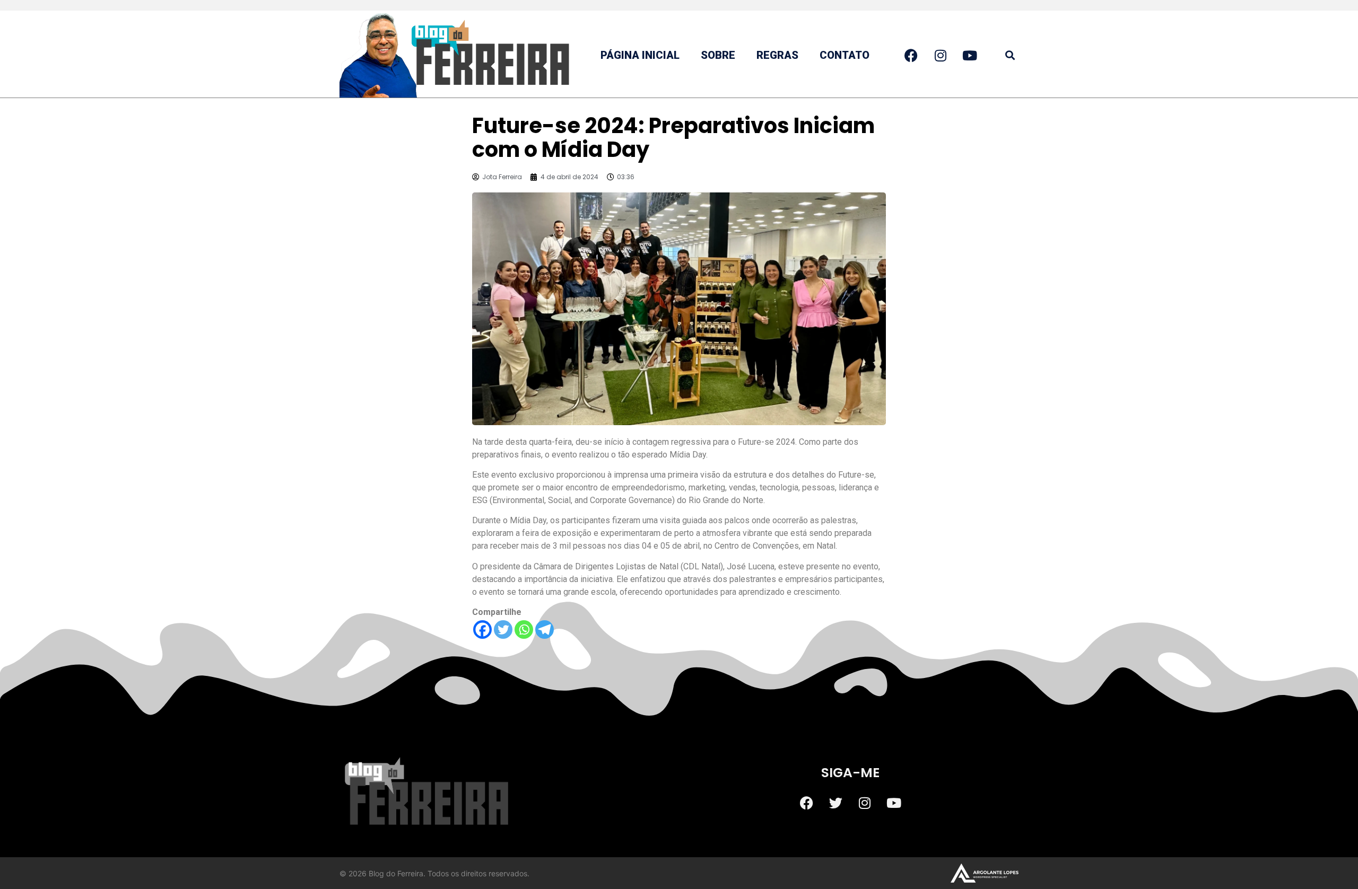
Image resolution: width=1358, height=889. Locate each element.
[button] (1010, 55)
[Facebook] (482, 629)
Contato (844, 55)
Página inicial (640, 55)
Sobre (718, 55)
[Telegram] (544, 629)
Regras (777, 55)
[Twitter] (503, 629)
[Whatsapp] (524, 629)
